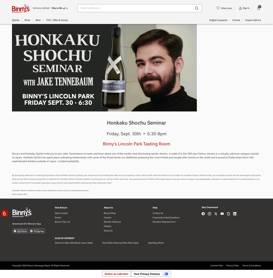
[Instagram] (209, 214)
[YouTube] (222, 214)
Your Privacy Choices (147, 273)
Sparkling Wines (156, 243)
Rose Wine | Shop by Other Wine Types (120, 243)
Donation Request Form (164, 222)
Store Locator (61, 213)
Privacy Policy (232, 265)
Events (58, 217)
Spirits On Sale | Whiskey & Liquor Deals (74, 243)
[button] (50, 8)
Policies (107, 226)
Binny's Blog (110, 213)
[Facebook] (203, 214)
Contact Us (158, 213)
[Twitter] (215, 214)
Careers (107, 217)
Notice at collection (116, 273)
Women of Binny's (112, 222)
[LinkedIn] (234, 214)
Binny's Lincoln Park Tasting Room (136, 143)
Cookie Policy (216, 265)
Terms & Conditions (251, 265)
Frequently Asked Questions (166, 217)
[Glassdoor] (228, 214)
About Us (108, 230)
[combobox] (139, 8)
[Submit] (197, 8)
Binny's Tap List (62, 222)
